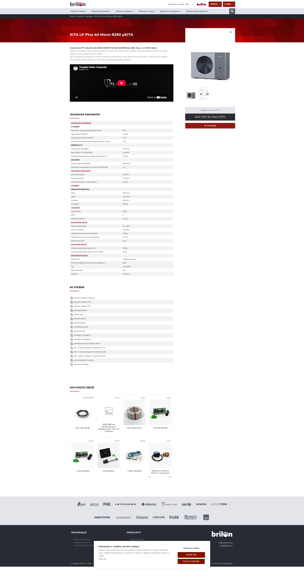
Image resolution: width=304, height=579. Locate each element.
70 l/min (126, 174)
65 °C (125, 130)
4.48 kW (126, 152)
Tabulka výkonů (80, 319)
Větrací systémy (124, 11)
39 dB (125, 248)
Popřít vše (191, 555)
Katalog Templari (80, 310)
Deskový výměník (129, 259)
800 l (125, 263)
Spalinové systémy (170, 11)
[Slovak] (204, 4)
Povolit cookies (191, 561)
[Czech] (198, 4)
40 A (124, 241)
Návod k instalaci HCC (82, 306)
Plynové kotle (78, 11)
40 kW (125, 134)
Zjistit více (102, 559)
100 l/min (126, 178)
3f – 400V (126, 226)
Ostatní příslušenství (197, 11)
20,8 (170, 477)
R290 (125, 211)
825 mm (126, 200)
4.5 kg (125, 219)
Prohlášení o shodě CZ (82, 335)
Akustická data (79, 331)
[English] (201, 4)
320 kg (125, 204)
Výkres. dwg (78, 314)
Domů (72, 16)
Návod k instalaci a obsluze (84, 298)
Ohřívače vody (146, 11)
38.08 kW (126, 163)
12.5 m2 (125, 156)
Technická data (80, 323)
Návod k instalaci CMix (82, 302)
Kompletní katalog (81, 364)
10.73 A (125, 237)
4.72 (124, 138)
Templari (89, 16)
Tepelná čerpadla (100, 11)
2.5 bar (125, 182)
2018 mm (126, 193)
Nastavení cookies (191, 548)
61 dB (125, 252)
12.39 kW (126, 230)
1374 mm (126, 197)
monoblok (127, 266)
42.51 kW (126, 149)
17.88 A (125, 233)
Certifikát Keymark (81, 327)
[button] (232, 11)
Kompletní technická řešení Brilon (87, 343)
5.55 (124, 141)
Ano (124, 270)
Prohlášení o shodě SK (82, 339)
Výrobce (80, 16)
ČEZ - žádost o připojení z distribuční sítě (89, 348)
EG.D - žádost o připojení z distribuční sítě (90, 352)
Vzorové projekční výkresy (84, 360)
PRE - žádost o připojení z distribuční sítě (89, 356)
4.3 (124, 167)
